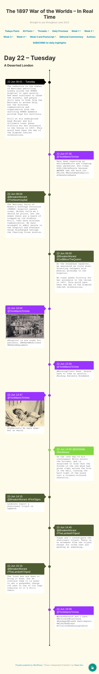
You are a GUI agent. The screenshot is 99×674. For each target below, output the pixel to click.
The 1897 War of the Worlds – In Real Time (49, 14)
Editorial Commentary (71, 37)
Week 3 (7, 37)
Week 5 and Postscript (42, 37)
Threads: (42, 31)
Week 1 (75, 31)
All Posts (27, 31)
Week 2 (88, 31)
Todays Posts (12, 31)
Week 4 (21, 37)
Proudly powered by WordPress (28, 665)
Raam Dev (79, 665)
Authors (91, 37)
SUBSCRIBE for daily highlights (49, 42)
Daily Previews (60, 31)
